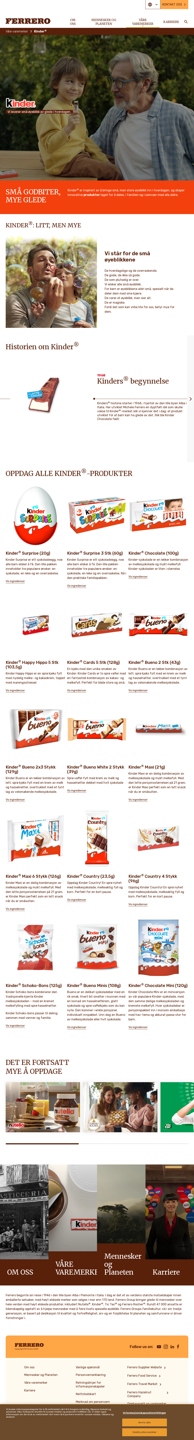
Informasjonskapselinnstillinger (144, 1412)
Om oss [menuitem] (73, 22)
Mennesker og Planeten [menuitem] (103, 22)
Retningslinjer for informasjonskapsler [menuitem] (90, 1384)
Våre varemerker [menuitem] (142, 22)
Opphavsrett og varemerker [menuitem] (146, 1403)
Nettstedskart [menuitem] (86, 1394)
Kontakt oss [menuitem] (172, 4)
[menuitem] (147, 1367)
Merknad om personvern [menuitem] (93, 1402)
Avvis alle (144, 1422)
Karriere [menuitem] (171, 22)
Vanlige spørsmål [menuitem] (88, 1367)
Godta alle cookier (144, 1432)
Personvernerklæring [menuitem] (91, 1375)
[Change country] (152, 4)
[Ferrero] (28, 21)
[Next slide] (190, 398)
